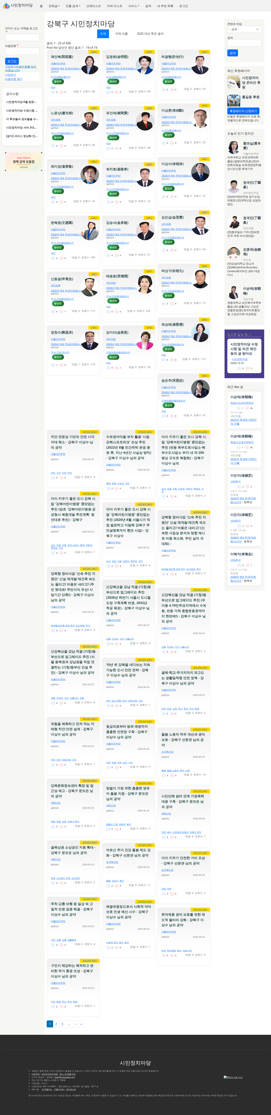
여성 (53, 87)
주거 (198, 569)
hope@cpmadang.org (64, 1077)
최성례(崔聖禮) (172, 324)
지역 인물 (121, 34)
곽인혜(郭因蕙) (62, 56)
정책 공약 (87, 431)
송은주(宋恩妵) (172, 380)
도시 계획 (116, 700)
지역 (103, 34)
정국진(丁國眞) (252, 184)
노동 (187, 770)
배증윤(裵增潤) (117, 276)
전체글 (53, 6)
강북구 (94, 51)
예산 (121, 942)
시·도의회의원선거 (61, 77)
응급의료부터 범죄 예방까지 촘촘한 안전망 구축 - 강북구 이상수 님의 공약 (127, 731)
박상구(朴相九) (172, 270)
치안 (69, 472)
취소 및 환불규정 (67, 1073)
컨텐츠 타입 (234, 24)
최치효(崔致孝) (117, 169)
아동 (175, 488)
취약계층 (171, 950)
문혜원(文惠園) (62, 222)
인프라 (120, 483)
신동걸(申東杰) (62, 279)
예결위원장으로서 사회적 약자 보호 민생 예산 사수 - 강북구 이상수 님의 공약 (128, 911)
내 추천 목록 (165, 6)
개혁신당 (55, 802)
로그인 (183, 6)
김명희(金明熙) (117, 56)
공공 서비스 (73, 545)
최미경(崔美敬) (62, 166)
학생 (197, 708)
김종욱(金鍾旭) (252, 251)
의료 (169, 488)
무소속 (247, 259)
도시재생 (190, 569)
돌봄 (163, 770)
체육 (108, 483)
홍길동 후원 (251, 97)
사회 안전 (187, 950)
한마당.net (71, 1089)
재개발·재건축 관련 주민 (173, 569)
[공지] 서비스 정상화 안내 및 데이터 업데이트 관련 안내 (22, 136)
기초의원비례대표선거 (118, 352)
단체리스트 (93, 6)
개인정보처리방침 (49, 1073)
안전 (53, 472)
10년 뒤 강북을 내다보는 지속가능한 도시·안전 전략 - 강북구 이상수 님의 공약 (128, 669)
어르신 (115, 880)
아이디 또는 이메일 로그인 (21, 28)
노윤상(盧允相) (62, 113)
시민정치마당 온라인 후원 (251, 82)
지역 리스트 (114, 6)
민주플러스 (47, 1089)
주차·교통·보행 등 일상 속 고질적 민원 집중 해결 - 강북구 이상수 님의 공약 (72, 909)
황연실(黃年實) (252, 145)
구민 (58, 472)
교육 (175, 708)
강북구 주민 (73, 821)
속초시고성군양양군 (242, 403)
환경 (82, 545)
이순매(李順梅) (252, 290)
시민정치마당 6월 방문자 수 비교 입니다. (22, 102)
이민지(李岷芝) (241, 475)
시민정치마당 (21, 5)
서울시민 (129, 638)
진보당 (234, 494)
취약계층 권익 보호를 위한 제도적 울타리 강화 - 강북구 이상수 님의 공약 (183, 919)
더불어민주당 (58, 63)
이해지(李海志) (241, 554)
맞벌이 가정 (112, 824)
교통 (108, 638)
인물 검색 (72, 6)
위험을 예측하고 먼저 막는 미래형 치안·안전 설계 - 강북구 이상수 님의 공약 (72, 729)
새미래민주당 (251, 193)
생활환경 (71, 939)
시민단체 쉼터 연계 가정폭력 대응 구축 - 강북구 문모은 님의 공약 (182, 801)
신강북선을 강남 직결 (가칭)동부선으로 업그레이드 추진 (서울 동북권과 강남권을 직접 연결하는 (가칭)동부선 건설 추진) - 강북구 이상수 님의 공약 (73, 662)
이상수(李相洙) (172, 164)
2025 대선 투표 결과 (150, 34)
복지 (182, 770)
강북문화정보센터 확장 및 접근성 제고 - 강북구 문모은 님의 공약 (72, 790)
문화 (114, 483)
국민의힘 (55, 119)
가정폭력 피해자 (181, 832)
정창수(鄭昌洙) (62, 332)
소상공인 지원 (63, 878)
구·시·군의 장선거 (60, 352)
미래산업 (66, 759)
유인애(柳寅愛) (117, 113)
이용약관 (36, 1073)
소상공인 (75, 878)
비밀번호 (10, 46)
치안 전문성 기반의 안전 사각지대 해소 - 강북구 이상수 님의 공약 (72, 442)
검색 (148, 6)
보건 (163, 488)
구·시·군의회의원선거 (62, 133)
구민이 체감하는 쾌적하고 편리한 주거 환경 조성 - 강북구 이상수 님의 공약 (72, 970)
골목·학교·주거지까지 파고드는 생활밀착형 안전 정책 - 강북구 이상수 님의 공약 (182, 677)
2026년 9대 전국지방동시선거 (68, 68)
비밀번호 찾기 (13, 79)
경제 (53, 878)
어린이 (189, 488)
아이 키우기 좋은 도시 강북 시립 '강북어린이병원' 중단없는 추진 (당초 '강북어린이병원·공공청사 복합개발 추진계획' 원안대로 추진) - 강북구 (73, 509)
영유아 (122, 824)
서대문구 (235, 481)
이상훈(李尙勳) (172, 110)
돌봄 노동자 (173, 770)
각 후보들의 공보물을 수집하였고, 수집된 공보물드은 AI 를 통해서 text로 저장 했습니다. (22, 119)
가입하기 (10, 66)
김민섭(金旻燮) (172, 217)
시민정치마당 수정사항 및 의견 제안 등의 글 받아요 (22, 110)
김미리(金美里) (117, 332)
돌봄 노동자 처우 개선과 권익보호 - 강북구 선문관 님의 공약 (183, 739)
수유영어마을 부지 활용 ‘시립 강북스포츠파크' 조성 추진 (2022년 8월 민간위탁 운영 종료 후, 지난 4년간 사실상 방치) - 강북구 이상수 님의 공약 (128, 447)
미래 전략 (132, 700)
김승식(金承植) (117, 222)
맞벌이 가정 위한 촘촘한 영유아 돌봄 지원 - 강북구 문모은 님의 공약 (128, 793)
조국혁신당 (167, 751)
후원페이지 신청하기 (243, 111)
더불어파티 (59, 1089)
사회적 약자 (112, 942)
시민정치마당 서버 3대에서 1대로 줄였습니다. (22, 127)
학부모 (197, 488)
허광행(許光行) (172, 56)
